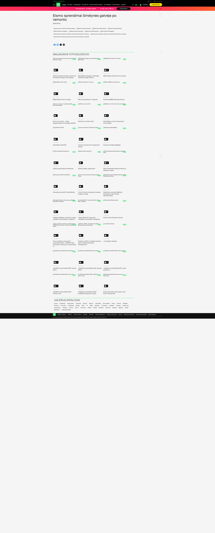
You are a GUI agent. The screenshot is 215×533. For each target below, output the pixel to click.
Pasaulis (65, 307)
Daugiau (123, 4)
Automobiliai (106, 303)
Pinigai (95, 307)
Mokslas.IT (57, 310)
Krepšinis (111, 305)
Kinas (83, 305)
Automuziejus (116, 4)
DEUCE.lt (107, 307)
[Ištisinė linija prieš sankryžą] (84, 28)
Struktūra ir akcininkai (112, 314)
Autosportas (85, 4)
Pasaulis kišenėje (66, 310)
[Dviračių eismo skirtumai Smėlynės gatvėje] (64, 28)
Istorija (126, 307)
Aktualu (91, 303)
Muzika (78, 305)
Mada (91, 305)
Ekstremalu (126, 305)
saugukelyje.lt (77, 4)
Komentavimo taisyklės (141, 314)
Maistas (121, 307)
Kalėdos (114, 307)
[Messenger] (57, 44)
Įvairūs (56, 303)
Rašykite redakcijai (61, 314)
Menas (89, 307)
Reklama (101, 307)
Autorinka (69, 4)
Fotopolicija (71, 305)
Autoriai (120, 314)
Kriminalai (78, 303)
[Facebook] (54, 44)
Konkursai (83, 307)
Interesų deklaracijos (100, 314)
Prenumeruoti (155, 4)
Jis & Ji (77, 307)
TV (87, 305)
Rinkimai (56, 305)
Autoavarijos (70, 303)
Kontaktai (91, 314)
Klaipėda (125, 303)
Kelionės (97, 305)
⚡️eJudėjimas (107, 4)
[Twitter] (60, 44)
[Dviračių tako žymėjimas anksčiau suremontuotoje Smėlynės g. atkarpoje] (71, 34)
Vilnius (113, 303)
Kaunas (119, 303)
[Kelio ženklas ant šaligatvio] (61, 31)
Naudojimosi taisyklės (129, 314)
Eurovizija (63, 305)
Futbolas (118, 305)
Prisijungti (145, 4)
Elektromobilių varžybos (96, 4)
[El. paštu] (63, 44)
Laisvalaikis (98, 303)
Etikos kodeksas (152, 314)
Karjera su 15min (77, 314)
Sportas (85, 303)
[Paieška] (133, 4)
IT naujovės (104, 305)
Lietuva (71, 307)
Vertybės (85, 314)
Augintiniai (62, 303)
